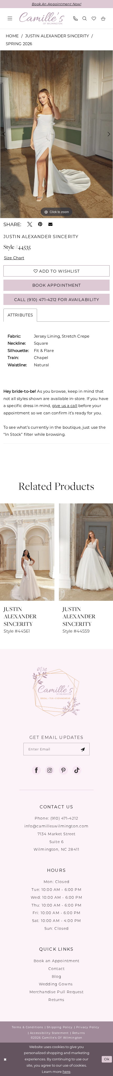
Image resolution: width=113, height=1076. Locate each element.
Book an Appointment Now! (56, 4)
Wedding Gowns (56, 984)
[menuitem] (9, 18)
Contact (56, 968)
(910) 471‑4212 (64, 818)
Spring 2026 (19, 43)
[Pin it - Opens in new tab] (40, 224)
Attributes (20, 314)
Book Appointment (56, 285)
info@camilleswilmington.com (56, 826)
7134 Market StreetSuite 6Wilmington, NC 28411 (56, 842)
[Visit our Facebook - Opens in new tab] (36, 770)
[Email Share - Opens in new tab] (50, 224)
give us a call (64, 405)
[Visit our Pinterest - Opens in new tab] (63, 770)
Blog (56, 976)
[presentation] (27, 552)
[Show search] (84, 18)
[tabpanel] (56, 134)
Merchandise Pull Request (56, 992)
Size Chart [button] (14, 257)
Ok (107, 1059)
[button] (9, 18)
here (66, 1071)
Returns (56, 999)
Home (12, 35)
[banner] (41, 19)
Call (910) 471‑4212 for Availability (56, 299)
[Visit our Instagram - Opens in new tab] (49, 770)
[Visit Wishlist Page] (94, 18)
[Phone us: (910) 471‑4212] (75, 18)
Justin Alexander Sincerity (57, 35)
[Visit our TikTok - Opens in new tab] (76, 770)
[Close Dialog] (5, 1059)
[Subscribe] (82, 749)
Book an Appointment (57, 961)
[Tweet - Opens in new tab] (29, 224)
